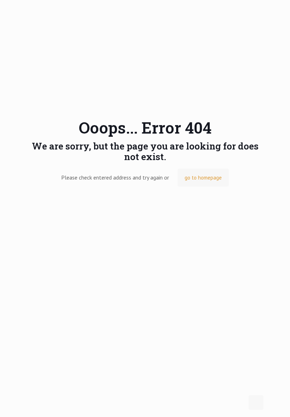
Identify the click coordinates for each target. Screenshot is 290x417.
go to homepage (203, 177)
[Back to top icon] (256, 402)
